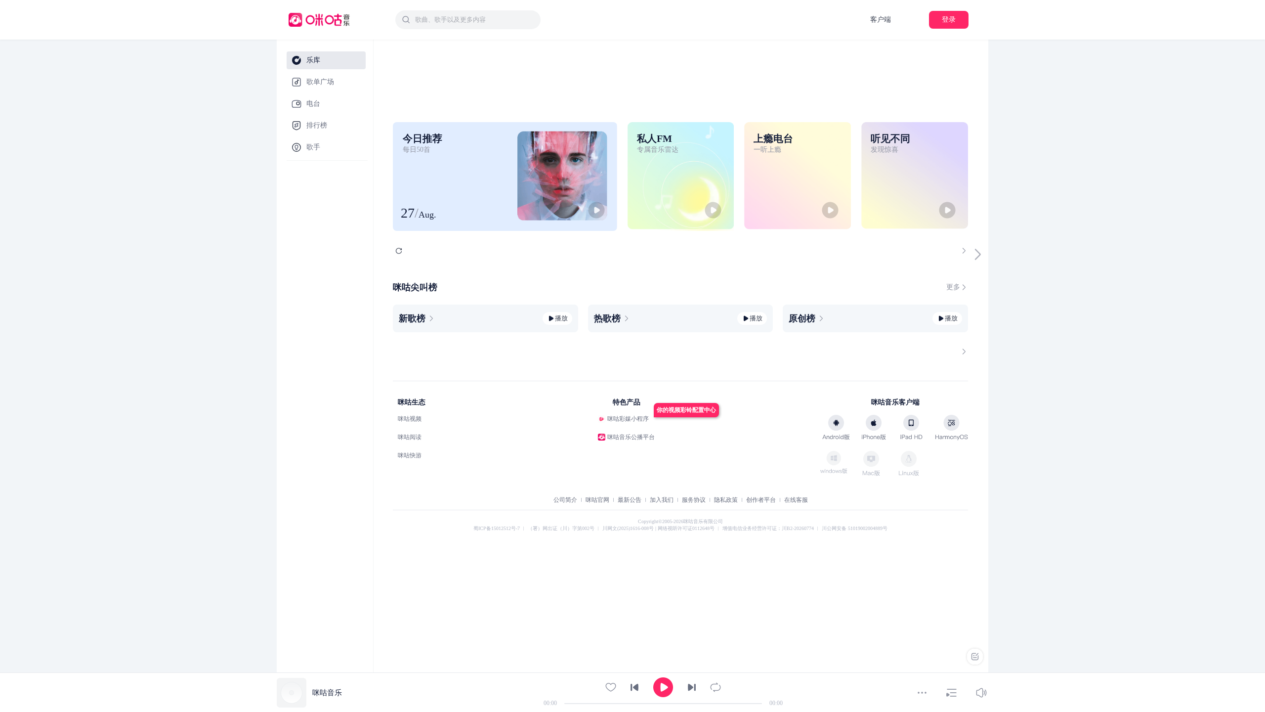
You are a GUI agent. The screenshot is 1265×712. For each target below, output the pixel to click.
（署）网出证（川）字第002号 (561, 528)
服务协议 (694, 499)
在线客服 (796, 499)
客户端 (880, 19)
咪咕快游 (410, 455)
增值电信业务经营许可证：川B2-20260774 (768, 528)
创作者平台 (761, 499)
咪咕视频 (410, 418)
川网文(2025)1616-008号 (628, 528)
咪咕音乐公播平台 (631, 437)
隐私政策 (726, 499)
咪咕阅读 (410, 437)
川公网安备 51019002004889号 (854, 528)
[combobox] (468, 19)
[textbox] (475, 19)
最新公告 (629, 499)
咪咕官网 (597, 499)
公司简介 (565, 499)
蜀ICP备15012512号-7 (496, 528)
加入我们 (662, 499)
